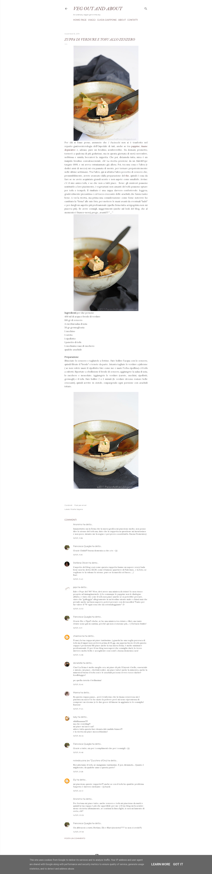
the (127, 175)
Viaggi (92, 20)
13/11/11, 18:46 (78, 736)
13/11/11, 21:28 (78, 772)
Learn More (160, 864)
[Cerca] (146, 8)
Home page (80, 20)
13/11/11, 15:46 (78, 684)
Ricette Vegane (77, 509)
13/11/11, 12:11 (77, 628)
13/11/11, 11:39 (78, 555)
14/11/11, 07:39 (78, 832)
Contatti (132, 20)
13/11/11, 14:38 (78, 655)
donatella (77, 663)
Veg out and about (97, 8)
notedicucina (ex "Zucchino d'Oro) (90, 760)
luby (75, 717)
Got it (178, 864)
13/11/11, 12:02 (78, 609)
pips (75, 587)
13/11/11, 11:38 (78, 538)
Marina (76, 692)
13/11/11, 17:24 (78, 709)
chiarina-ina (78, 636)
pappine (135, 146)
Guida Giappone (107, 20)
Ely (74, 779)
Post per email (80, 505)
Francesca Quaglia (82, 546)
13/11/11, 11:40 (78, 579)
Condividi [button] (68, 505)
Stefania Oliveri (80, 563)
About (122, 20)
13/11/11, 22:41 (78, 791)
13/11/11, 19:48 (78, 752)
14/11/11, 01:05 (78, 815)
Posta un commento (74, 838)
